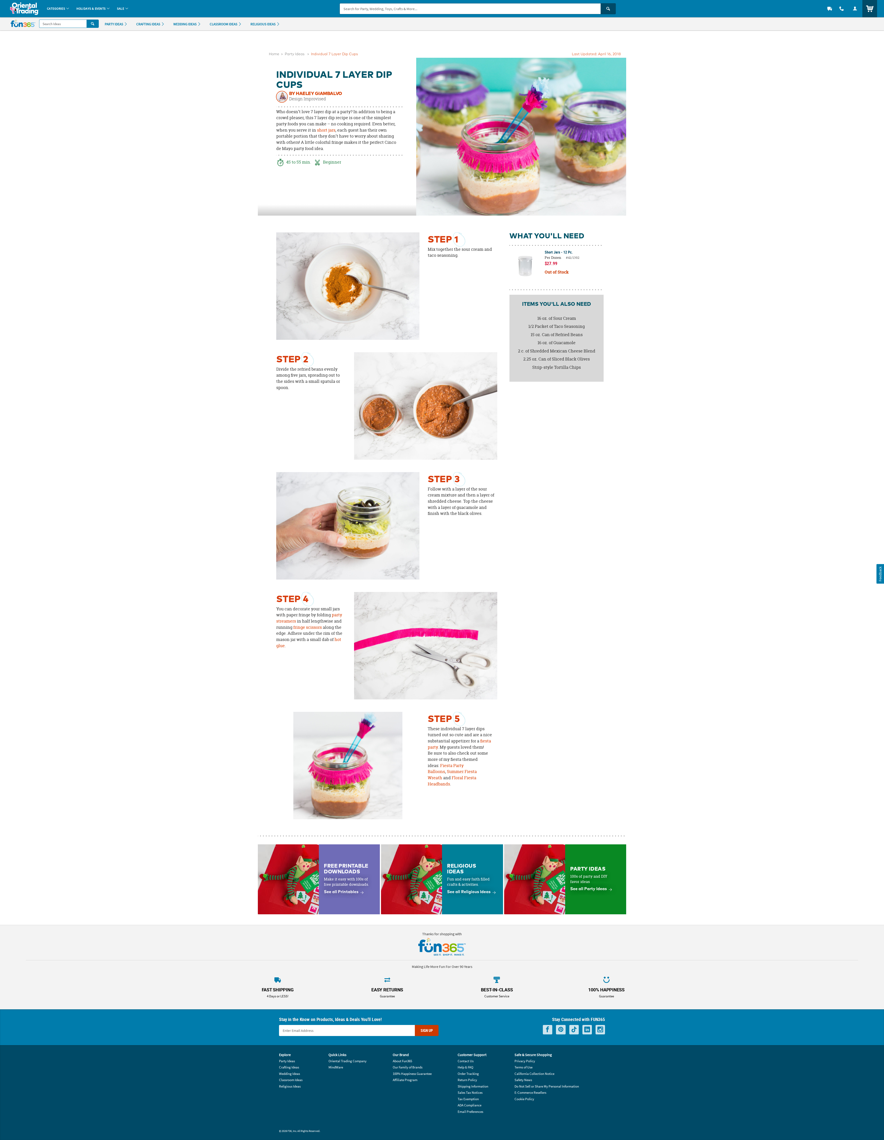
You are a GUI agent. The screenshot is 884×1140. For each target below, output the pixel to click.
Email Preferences (470, 1111)
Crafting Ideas (289, 1067)
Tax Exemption (468, 1099)
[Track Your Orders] (830, 8)
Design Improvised (307, 99)
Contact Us (466, 1061)
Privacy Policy (525, 1061)
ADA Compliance (469, 1105)
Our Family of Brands (407, 1067)
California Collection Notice (534, 1073)
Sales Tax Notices (470, 1092)
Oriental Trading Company (347, 1061)
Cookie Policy (524, 1099)
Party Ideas (295, 54)
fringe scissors (307, 627)
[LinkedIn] (587, 1029)
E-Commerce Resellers (530, 1092)
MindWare (336, 1067)
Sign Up (427, 1030)
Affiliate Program (405, 1080)
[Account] (855, 8)
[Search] (608, 8)
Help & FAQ (465, 1067)
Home (274, 54)
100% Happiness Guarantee (412, 1073)
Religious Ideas (290, 1086)
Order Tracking (468, 1073)
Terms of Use (523, 1067)
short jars (326, 130)
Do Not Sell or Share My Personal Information (547, 1086)
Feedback (880, 573)
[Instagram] (600, 1029)
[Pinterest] (561, 1029)
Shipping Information (473, 1086)
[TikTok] (574, 1029)
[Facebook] (547, 1029)
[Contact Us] (842, 8)
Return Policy (467, 1080)
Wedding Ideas (289, 1073)
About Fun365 (402, 1061)
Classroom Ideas (290, 1080)
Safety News (523, 1080)
